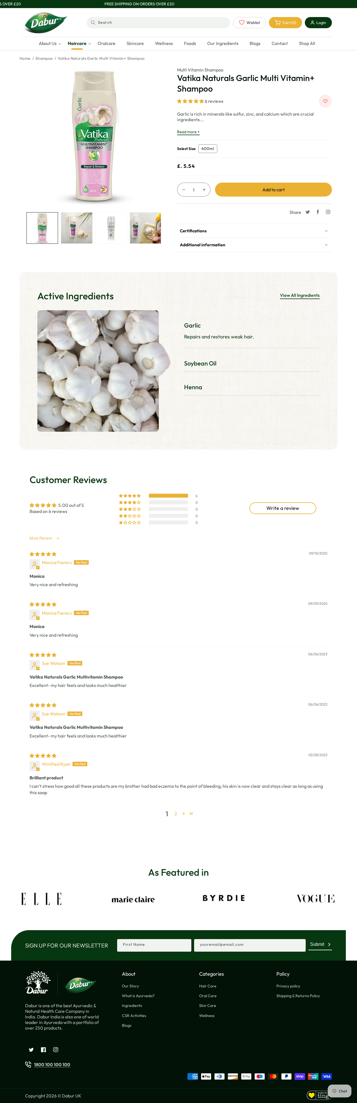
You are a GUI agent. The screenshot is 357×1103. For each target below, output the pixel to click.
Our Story (130, 986)
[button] (47, 43)
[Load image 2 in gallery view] (76, 228)
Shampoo (44, 58)
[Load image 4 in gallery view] (145, 228)
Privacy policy (288, 986)
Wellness (206, 1015)
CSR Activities (134, 1015)
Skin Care (207, 1005)
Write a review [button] (282, 508)
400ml (207, 148)
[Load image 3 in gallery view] (111, 228)
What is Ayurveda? (138, 995)
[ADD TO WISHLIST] (325, 101)
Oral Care (208, 995)
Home (25, 58)
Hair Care (207, 986)
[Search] (93, 22)
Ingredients (132, 1005)
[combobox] (158, 22)
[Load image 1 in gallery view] (42, 228)
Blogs (126, 1025)
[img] (43, 554)
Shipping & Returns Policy (298, 995)
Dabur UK (71, 1096)
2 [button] (176, 813)
